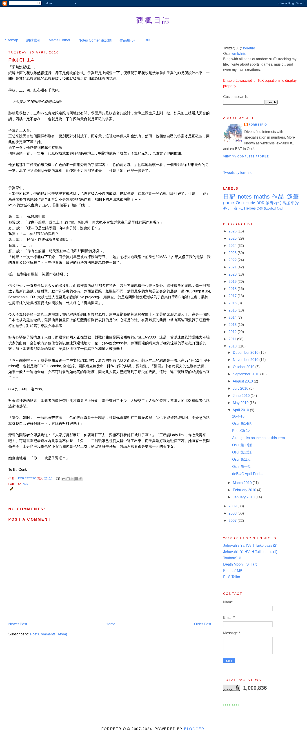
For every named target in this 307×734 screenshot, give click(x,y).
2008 (233, 513)
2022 (233, 260)
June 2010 (242, 396)
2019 (233, 281)
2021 (233, 267)
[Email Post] (57, 478)
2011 (233, 339)
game (228, 202)
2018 (233, 289)
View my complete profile (246, 156)
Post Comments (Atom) (48, 634)
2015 (233, 310)
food (280, 208)
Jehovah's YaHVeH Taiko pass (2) (250, 545)
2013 (233, 325)
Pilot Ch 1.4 (241, 431)
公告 (260, 208)
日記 (229, 196)
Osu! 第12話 (242, 452)
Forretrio (27, 478)
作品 (25, 484)
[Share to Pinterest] (81, 479)
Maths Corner (59, 40)
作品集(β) (127, 40)
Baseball (270, 208)
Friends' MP (232, 571)
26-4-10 (238, 416)
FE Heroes (247, 208)
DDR (260, 203)
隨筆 (293, 196)
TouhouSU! (232, 558)
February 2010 (245, 490)
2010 (233, 346)
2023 (233, 253)
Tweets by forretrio (237, 173)
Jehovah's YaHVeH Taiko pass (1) (250, 552)
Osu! (146, 40)
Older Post (202, 624)
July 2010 (241, 388)
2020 (233, 274)
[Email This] (64, 479)
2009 (233, 506)
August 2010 (243, 381)
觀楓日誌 (153, 20)
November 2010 (246, 360)
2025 (233, 238)
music (250, 203)
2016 (233, 303)
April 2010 (241, 410)
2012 (233, 332)
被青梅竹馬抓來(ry (282, 203)
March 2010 (243, 483)
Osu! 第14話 (242, 423)
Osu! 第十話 (241, 467)
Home (110, 624)
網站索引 (33, 40)
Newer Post (17, 624)
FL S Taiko (231, 577)
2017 (233, 296)
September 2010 (246, 374)
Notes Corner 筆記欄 (94, 40)
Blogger (194, 729)
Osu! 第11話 (241, 459)
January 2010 (244, 497)
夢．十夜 (230, 208)
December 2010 (246, 352)
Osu (240, 202)
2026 (233, 231)
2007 (233, 520)
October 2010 (244, 367)
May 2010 (241, 403)
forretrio (249, 48)
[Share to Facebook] (76, 479)
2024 (233, 246)
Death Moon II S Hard (240, 564)
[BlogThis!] (68, 479)
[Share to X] (72, 479)
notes (245, 196)
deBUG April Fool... (247, 474)
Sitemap (11, 40)
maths (262, 196)
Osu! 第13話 (242, 445)
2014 (233, 317)
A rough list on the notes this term (258, 438)
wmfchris (238, 53)
